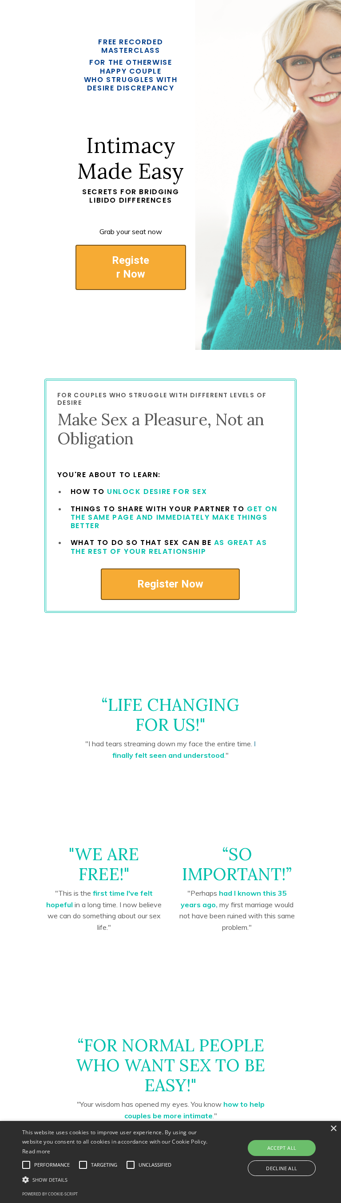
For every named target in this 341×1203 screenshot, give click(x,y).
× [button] (333, 1128)
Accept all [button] (282, 1147)
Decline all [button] (281, 1168)
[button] (118, 1179)
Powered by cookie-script (50, 1194)
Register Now (130, 267)
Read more (36, 1151)
